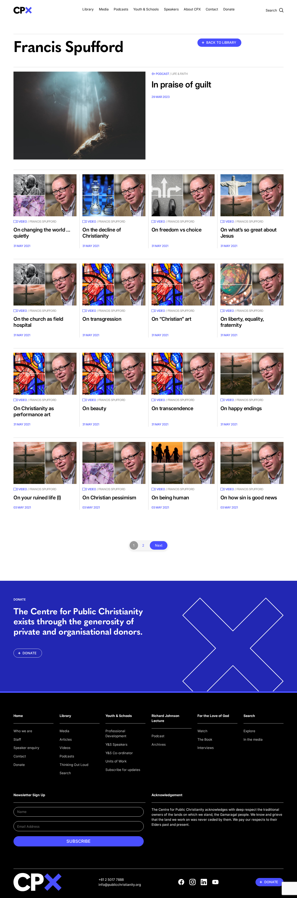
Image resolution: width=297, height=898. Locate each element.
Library (88, 9)
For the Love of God (213, 716)
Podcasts (121, 9)
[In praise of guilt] (79, 116)
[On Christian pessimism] (113, 463)
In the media (253, 739)
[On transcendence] (183, 374)
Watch (202, 731)
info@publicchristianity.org (119, 885)
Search (65, 773)
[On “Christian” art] (183, 284)
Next (158, 545)
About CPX (192, 9)
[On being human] (183, 463)
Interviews (205, 748)
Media (104, 9)
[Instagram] (192, 882)
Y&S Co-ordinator (119, 753)
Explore (249, 731)
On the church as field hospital (38, 322)
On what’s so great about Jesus (248, 233)
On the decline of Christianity (101, 233)
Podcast (162, 74)
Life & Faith (180, 74)
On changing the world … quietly (41, 233)
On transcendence (172, 408)
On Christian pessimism (109, 497)
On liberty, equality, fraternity (242, 322)
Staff (17, 739)
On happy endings (241, 408)
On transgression (101, 319)
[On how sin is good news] (252, 463)
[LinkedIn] (204, 882)
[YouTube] (215, 882)
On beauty (94, 408)
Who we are (22, 731)
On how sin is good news (248, 497)
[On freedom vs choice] (183, 195)
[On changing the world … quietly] (45, 195)
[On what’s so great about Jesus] (252, 195)
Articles (66, 739)
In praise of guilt (181, 84)
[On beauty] (113, 374)
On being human (170, 497)
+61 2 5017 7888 (111, 880)
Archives (159, 744)
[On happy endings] (252, 374)
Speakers (171, 9)
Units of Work (116, 761)
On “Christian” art (171, 319)
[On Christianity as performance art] (45, 374)
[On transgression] (113, 284)
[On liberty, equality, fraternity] (252, 284)
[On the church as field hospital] (45, 284)
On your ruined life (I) (37, 497)
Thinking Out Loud (74, 765)
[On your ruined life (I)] (45, 463)
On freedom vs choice (176, 230)
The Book (204, 739)
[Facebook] (181, 882)
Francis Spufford (43, 221)
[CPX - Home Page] (45, 10)
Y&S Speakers (116, 744)
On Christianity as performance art (33, 411)
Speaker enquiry (26, 748)
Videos (65, 748)
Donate (229, 9)
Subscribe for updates (122, 770)
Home (18, 716)
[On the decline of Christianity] (113, 195)
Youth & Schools (146, 9)
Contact (212, 9)
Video (22, 221)
